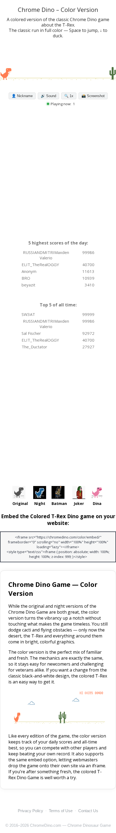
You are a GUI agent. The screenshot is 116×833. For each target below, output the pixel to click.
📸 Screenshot (93, 96)
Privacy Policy (30, 810)
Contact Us (88, 810)
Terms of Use (61, 810)
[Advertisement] (58, 176)
